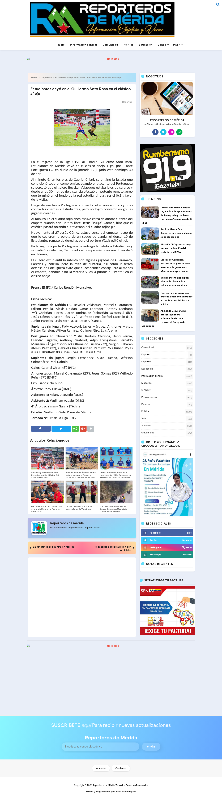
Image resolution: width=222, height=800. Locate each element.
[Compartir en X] (61, 429)
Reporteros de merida (67, 523)
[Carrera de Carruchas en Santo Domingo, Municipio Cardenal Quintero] (116, 492)
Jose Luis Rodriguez (125, 791)
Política (145, 411)
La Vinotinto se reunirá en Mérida (54, 546)
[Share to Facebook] (41, 429)
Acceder (101, 768)
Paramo (145, 404)
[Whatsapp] (179, 132)
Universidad (147, 432)
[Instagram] (171, 132)
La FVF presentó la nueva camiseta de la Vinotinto (79, 507)
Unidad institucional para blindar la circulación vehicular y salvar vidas (175, 281)
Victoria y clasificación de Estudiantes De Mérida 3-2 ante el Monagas (45, 475)
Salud (144, 418)
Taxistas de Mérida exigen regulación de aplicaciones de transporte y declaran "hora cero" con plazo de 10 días (167, 215)
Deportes (46, 77)
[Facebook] (155, 132)
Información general (152, 375)
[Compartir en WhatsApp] (75, 429)
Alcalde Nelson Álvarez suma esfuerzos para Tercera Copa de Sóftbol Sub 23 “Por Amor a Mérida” (81, 476)
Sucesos (146, 425)
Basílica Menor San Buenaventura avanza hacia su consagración (176, 233)
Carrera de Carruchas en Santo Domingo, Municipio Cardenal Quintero (113, 509)
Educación (147, 368)
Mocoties (146, 382)
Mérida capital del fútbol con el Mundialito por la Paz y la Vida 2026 (46, 509)
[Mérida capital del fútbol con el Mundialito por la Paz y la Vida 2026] (47, 492)
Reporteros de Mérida (104, 785)
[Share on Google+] (83, 429)
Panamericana (149, 397)
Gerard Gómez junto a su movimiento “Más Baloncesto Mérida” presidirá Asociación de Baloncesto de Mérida (115, 476)
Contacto (120, 768)
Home (34, 77)
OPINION (146, 390)
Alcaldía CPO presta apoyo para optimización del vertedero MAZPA (175, 248)
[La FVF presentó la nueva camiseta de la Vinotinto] (82, 492)
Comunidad (147, 347)
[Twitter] (163, 132)
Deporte (145, 354)
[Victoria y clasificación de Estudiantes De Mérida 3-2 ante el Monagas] (47, 458)
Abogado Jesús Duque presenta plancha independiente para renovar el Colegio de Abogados (164, 318)
